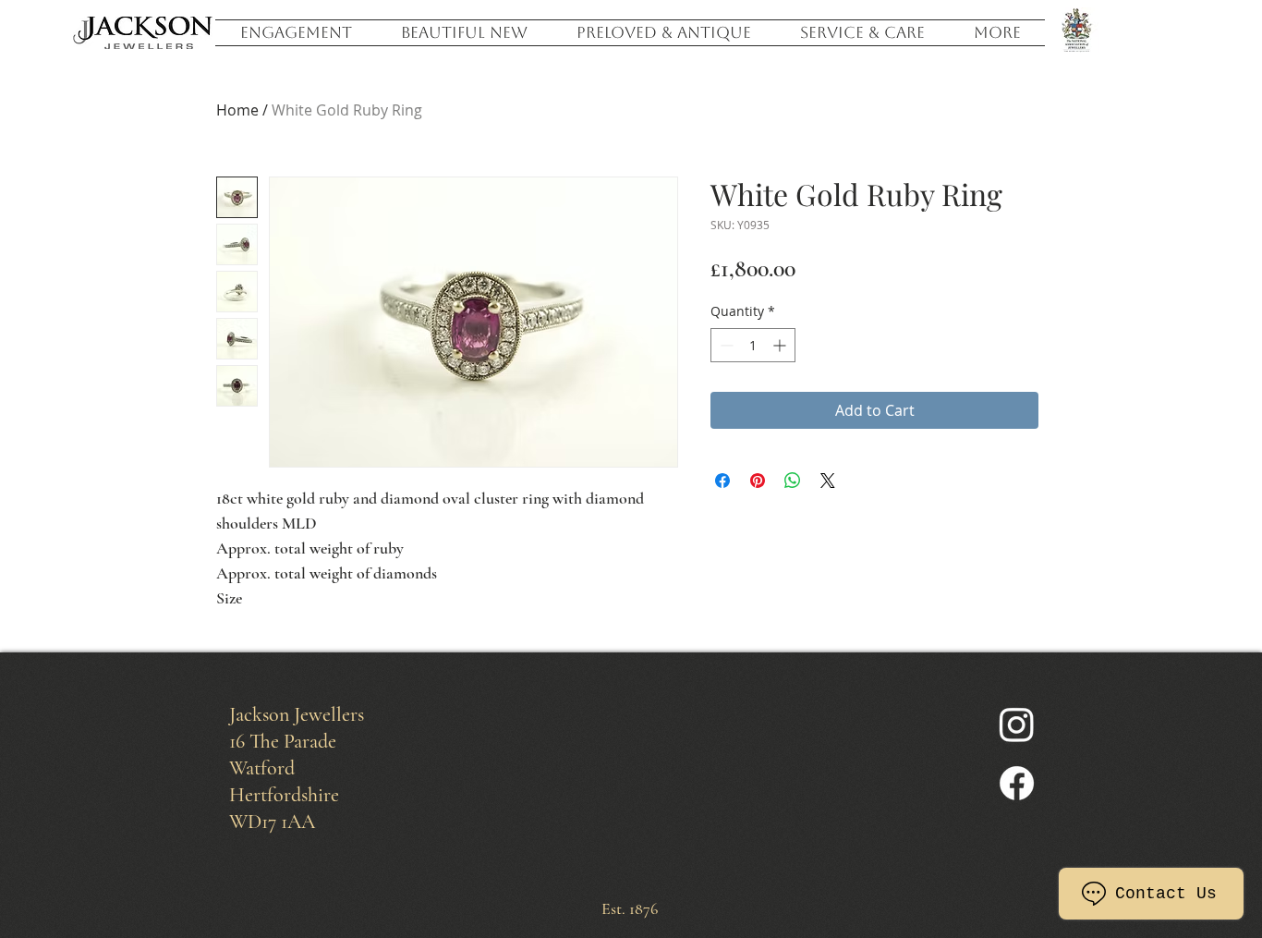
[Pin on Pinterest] (757, 480)
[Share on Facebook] (722, 480)
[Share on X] (828, 480)
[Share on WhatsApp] (793, 480)
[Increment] (781, 345)
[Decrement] (724, 345)
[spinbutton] (753, 345)
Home (237, 110)
